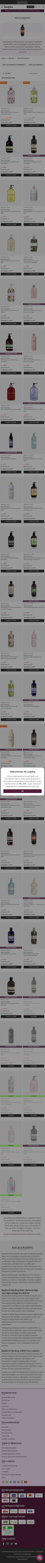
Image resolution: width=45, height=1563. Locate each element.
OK (22, 791)
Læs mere (35, 786)
